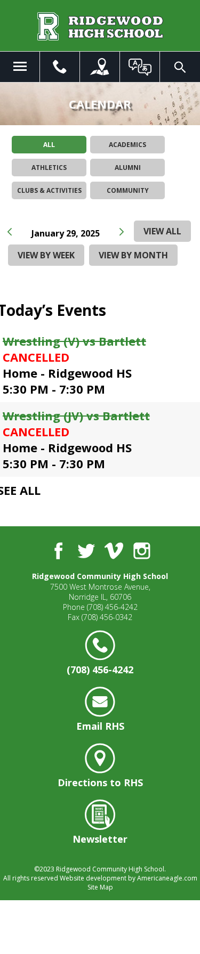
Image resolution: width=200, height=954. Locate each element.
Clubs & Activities (49, 190)
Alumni (128, 167)
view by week (46, 255)
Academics (127, 144)
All (49, 144)
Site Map (100, 887)
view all (162, 231)
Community (128, 190)
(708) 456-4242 (112, 607)
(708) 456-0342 (107, 617)
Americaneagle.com (167, 878)
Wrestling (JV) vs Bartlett (76, 415)
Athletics (49, 167)
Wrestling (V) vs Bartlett (74, 341)
